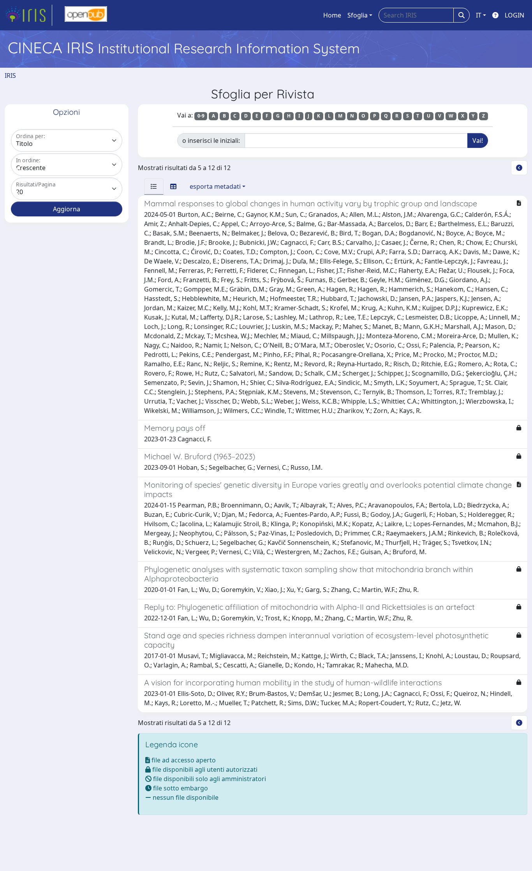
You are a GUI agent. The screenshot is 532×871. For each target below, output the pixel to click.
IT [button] (478, 15)
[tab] (154, 186)
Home (332, 15)
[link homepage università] (85, 15)
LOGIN (514, 15)
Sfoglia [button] (357, 15)
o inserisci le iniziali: (211, 140)
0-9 (200, 115)
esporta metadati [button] (215, 186)
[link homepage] (28, 15)
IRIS (10, 75)
